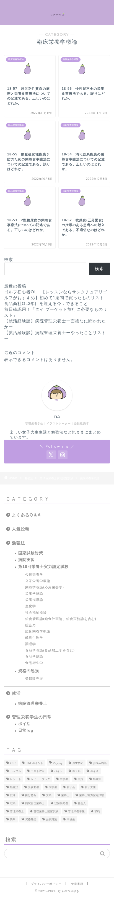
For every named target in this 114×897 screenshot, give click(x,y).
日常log (25, 730)
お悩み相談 (100, 763)
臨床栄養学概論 (37, 631)
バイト (58, 771)
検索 (8, 259)
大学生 (53, 787)
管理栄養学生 (76, 811)
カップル (15, 771)
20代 (13, 763)
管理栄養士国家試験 (45, 811)
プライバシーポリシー (46, 883)
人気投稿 (21, 529)
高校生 (71, 819)
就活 (16, 693)
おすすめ (77, 763)
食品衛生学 (34, 663)
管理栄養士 (17, 811)
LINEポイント (34, 763)
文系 (48, 795)
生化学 (30, 606)
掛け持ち (30, 795)
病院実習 (26, 560)
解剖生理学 (34, 638)
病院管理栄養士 (32, 703)
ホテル (76, 771)
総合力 (30, 625)
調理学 (30, 644)
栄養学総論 (34, 594)
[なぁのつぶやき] (57, 12)
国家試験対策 (30, 553)
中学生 (64, 779)
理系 (12, 803)
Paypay (58, 763)
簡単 (12, 819)
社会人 (82, 803)
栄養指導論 (34, 600)
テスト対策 (38, 771)
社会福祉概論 (36, 612)
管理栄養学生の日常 (32, 716)
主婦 (80, 779)
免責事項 (77, 883)
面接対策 (51, 819)
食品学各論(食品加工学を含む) (50, 650)
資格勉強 (30, 819)
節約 (97, 811)
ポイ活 (24, 724)
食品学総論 (34, 656)
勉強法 (18, 542)
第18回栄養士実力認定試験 (43, 567)
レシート (15, 779)
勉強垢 (97, 779)
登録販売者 (34, 679)
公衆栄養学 (34, 574)
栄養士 (65, 795)
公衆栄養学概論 (37, 581)
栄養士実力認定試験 (91, 795)
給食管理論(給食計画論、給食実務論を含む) (60, 619)
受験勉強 (33, 787)
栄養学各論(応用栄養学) (44, 587)
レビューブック (40, 779)
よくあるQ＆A (26, 514)
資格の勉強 (28, 671)
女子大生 (90, 787)
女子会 (71, 787)
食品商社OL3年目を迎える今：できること (46, 303)
